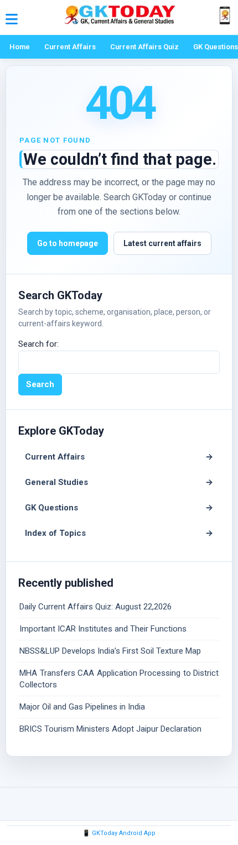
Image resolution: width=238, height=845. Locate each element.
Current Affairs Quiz (144, 47)
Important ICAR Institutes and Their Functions (103, 629)
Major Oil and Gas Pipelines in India (82, 707)
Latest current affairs (162, 243)
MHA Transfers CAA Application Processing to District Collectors (119, 679)
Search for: (38, 344)
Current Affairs (70, 47)
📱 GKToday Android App (119, 833)
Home (19, 47)
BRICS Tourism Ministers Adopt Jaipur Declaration (110, 729)
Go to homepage (67, 243)
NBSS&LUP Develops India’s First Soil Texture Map (110, 651)
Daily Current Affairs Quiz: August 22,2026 (95, 607)
